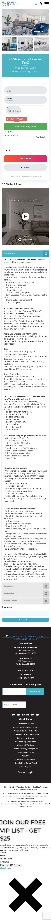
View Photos (39, 31)
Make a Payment (25, 766)
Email (3, 855)
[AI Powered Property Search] (41, 3)
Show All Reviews (25, 620)
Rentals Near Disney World (25, 763)
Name (3, 852)
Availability (9, 593)
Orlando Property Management (25, 749)
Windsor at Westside (25, 745)
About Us (25, 756)
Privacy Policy (31, 789)
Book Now (25, 158)
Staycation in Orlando (25, 738)
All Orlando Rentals (25, 724)
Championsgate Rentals (25, 752)
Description (9, 253)
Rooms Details (10, 601)
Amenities (8, 586)
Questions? (25, 167)
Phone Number (7, 859)
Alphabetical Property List (25, 759)
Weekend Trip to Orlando (25, 741)
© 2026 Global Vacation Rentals (17, 787)
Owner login (25, 772)
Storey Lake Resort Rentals (25, 731)
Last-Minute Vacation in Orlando (25, 734)
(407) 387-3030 (25, 674)
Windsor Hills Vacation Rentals (25, 727)
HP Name (4, 862)
